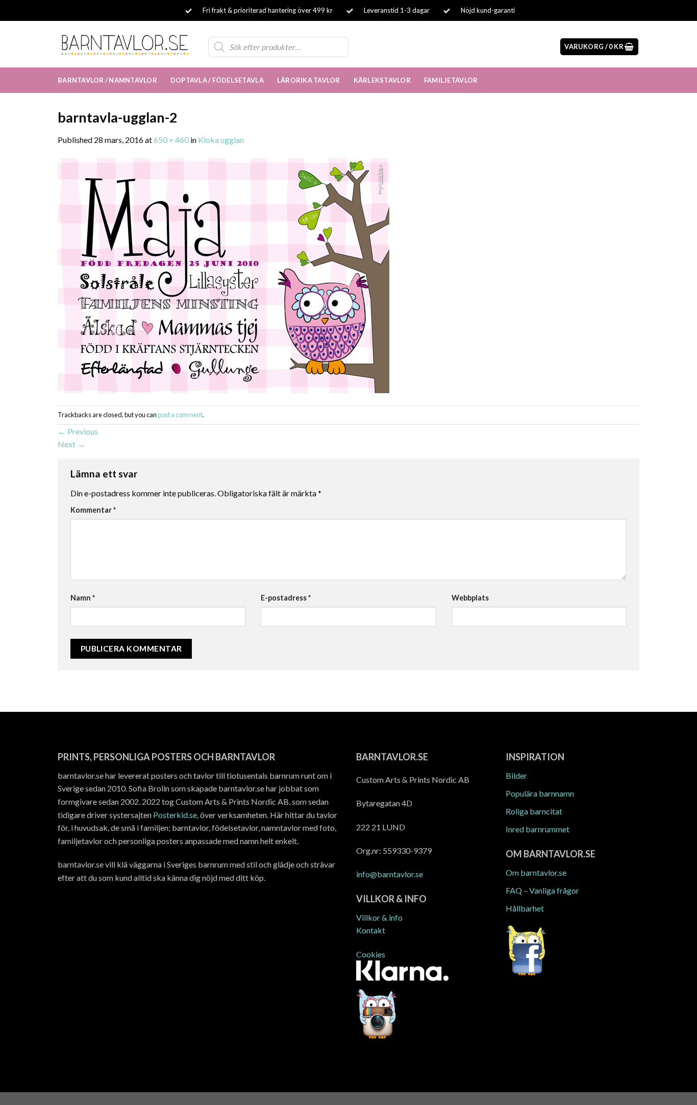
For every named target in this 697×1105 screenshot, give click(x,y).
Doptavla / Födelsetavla (217, 80)
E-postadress (286, 597)
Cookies (370, 954)
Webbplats (470, 597)
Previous (78, 431)
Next (71, 444)
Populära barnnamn (540, 793)
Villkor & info (379, 917)
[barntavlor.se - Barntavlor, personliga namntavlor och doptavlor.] (125, 44)
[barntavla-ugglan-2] (223, 274)
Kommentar (93, 510)
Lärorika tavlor (308, 80)
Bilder (516, 775)
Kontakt (370, 930)
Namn (82, 597)
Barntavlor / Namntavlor (107, 80)
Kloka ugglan (221, 140)
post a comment (180, 415)
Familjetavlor (451, 80)
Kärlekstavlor (382, 80)
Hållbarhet (525, 908)
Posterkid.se (175, 815)
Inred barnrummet (537, 829)
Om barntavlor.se (536, 872)
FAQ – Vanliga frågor (542, 890)
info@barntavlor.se (389, 874)
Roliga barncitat (534, 811)
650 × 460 (171, 140)
